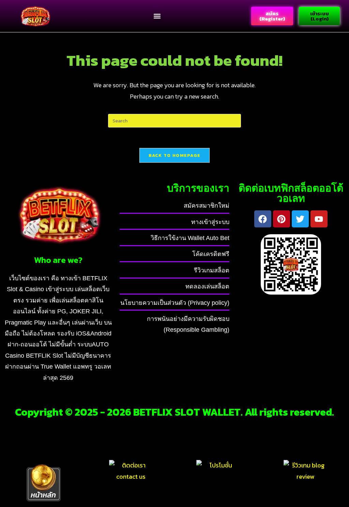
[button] (157, 16)
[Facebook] (262, 218)
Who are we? (58, 259)
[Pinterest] (281, 218)
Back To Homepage (175, 155)
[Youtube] (319, 218)
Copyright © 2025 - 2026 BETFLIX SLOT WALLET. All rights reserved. (174, 412)
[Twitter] (300, 218)
